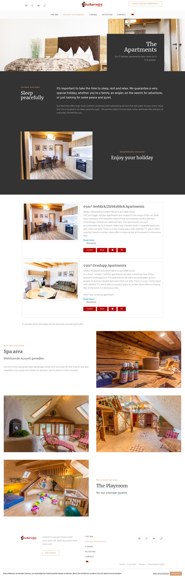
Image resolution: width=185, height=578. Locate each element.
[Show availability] (112, 250)
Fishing (93, 15)
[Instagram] (32, 6)
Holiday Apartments (73, 15)
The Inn (54, 15)
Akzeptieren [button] (175, 574)
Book (102, 250)
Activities (107, 15)
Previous (25, 222)
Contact (121, 15)
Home (122, 564)
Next (76, 222)
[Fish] (38, 6)
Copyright (131, 564)
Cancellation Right (156, 564)
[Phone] (44, 6)
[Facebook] (26, 6)
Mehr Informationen (161, 574)
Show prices (91, 243)
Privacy (142, 564)
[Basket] (49, 5)
